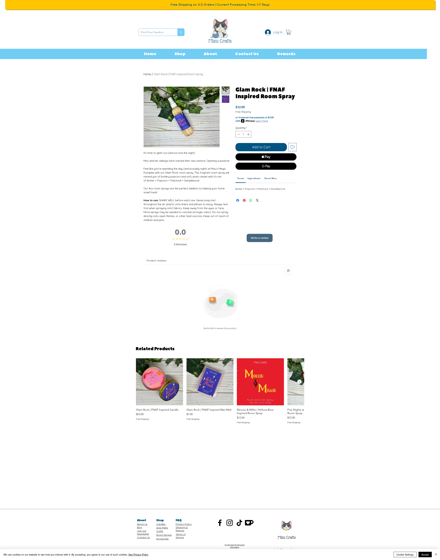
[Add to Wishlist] (292, 147)
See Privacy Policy (138, 554)
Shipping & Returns (182, 529)
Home (147, 74)
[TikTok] (239, 522)
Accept (425, 554)
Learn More (262, 120)
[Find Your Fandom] (181, 32)
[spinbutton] (243, 134)
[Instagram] (229, 522)
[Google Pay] (265, 166)
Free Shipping (243, 111)
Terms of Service (181, 536)
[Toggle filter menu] (288, 271)
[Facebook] (220, 522)
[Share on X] (257, 200)
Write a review (259, 238)
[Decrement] (238, 134)
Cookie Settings (405, 554)
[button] (180, 54)
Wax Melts (162, 527)
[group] (220, 391)
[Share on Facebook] (238, 200)
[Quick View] (159, 381)
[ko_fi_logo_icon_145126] (249, 522)
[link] (289, 32)
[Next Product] (299, 382)
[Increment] (248, 134)
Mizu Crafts (287, 537)
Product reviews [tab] (156, 260)
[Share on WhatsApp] (251, 200)
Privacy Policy (184, 524)
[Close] (436, 554)
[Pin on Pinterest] (244, 200)
